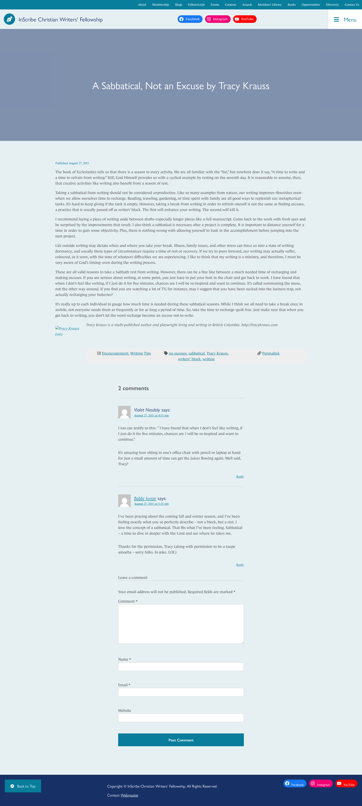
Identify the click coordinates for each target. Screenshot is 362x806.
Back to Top (25, 786)
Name (124, 659)
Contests (230, 4)
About (142, 4)
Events (215, 4)
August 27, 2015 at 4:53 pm (151, 415)
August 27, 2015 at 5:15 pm (151, 503)
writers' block (189, 359)
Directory (332, 4)
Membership (160, 4)
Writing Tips (140, 353)
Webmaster (129, 795)
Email (124, 685)
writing (209, 359)
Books (292, 4)
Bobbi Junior (145, 497)
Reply (240, 476)
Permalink (271, 353)
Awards (247, 4)
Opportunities (311, 4)
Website (124, 710)
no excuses (178, 353)
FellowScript (196, 4)
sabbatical (197, 353)
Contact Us (352, 4)
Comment (127, 601)
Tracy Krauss (217, 353)
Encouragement (115, 353)
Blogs (178, 4)
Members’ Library (270, 4)
